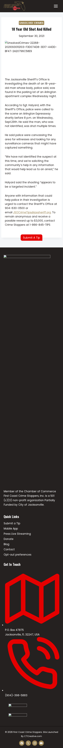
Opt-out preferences (17, 554)
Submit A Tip (31, 237)
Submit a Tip (12, 523)
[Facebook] (21, 743)
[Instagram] (34, 743)
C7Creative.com (33, 736)
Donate (8, 539)
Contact (9, 549)
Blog (6, 544)
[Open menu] (55, 6)
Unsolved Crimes (31, 23)
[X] (28, 743)
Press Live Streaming (17, 534)
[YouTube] (41, 743)
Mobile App (11, 528)
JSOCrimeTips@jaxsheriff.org (32, 212)
